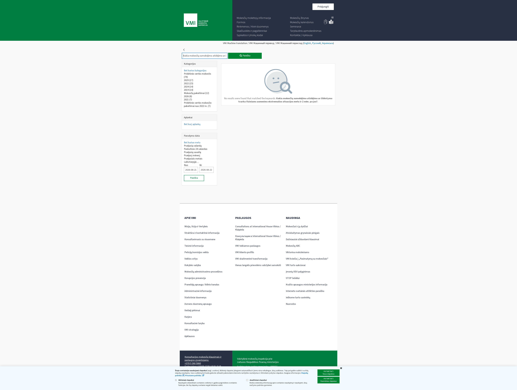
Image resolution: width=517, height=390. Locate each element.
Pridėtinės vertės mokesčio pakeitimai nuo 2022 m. (198, 104)
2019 (188, 90)
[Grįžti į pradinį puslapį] (184, 50)
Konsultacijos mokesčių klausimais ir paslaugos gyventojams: (203, 358)
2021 (188, 99)
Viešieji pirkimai (192, 310)
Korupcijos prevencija (195, 278)
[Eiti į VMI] (196, 20)
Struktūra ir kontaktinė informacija (201, 233)
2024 (188, 86)
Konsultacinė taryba (194, 323)
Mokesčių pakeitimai (196, 93)
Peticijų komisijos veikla (196, 252)
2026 (188, 96)
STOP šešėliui (293, 278)
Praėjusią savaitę (192, 152)
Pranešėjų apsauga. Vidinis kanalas (201, 284)
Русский (316, 43)
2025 (188, 80)
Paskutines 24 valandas (195, 149)
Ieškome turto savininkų (298, 297)
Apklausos (189, 336)
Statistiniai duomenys (195, 297)
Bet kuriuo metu (192, 142)
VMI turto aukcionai (295, 265)
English (307, 43)
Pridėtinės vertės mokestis (197, 75)
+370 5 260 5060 (193, 363)
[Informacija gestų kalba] (326, 23)
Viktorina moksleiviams (297, 252)
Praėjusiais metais (193, 158)
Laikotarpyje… (191, 162)
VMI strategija (191, 329)
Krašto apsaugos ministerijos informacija (306, 284)
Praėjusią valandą (193, 145)
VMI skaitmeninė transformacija (251, 258)
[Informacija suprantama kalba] (331, 23)
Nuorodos (291, 304)
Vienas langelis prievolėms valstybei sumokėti (258, 265)
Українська (327, 43)
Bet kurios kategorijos (195, 70)
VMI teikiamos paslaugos (247, 246)
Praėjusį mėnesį (192, 155)
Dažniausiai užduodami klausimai (302, 239)
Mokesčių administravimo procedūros (203, 271)
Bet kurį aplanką (192, 124)
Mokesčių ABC (293, 246)
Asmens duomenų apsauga (198, 304)
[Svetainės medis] (332, 17)
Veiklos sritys (191, 258)
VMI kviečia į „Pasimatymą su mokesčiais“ (307, 258)
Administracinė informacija (198, 291)
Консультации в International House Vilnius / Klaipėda (258, 237)
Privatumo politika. (193, 375)
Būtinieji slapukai (186, 380)
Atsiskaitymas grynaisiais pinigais (302, 233)
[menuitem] (254, 18)
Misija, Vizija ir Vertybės (196, 226)
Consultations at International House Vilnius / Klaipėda (258, 228)
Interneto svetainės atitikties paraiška (305, 291)
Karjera (188, 317)
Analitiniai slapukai (258, 380)
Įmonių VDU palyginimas (298, 271)
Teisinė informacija (194, 246)
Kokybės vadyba (192, 265)
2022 (188, 83)
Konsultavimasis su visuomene (199, 239)
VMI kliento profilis (244, 252)
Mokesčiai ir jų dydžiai (297, 226)
